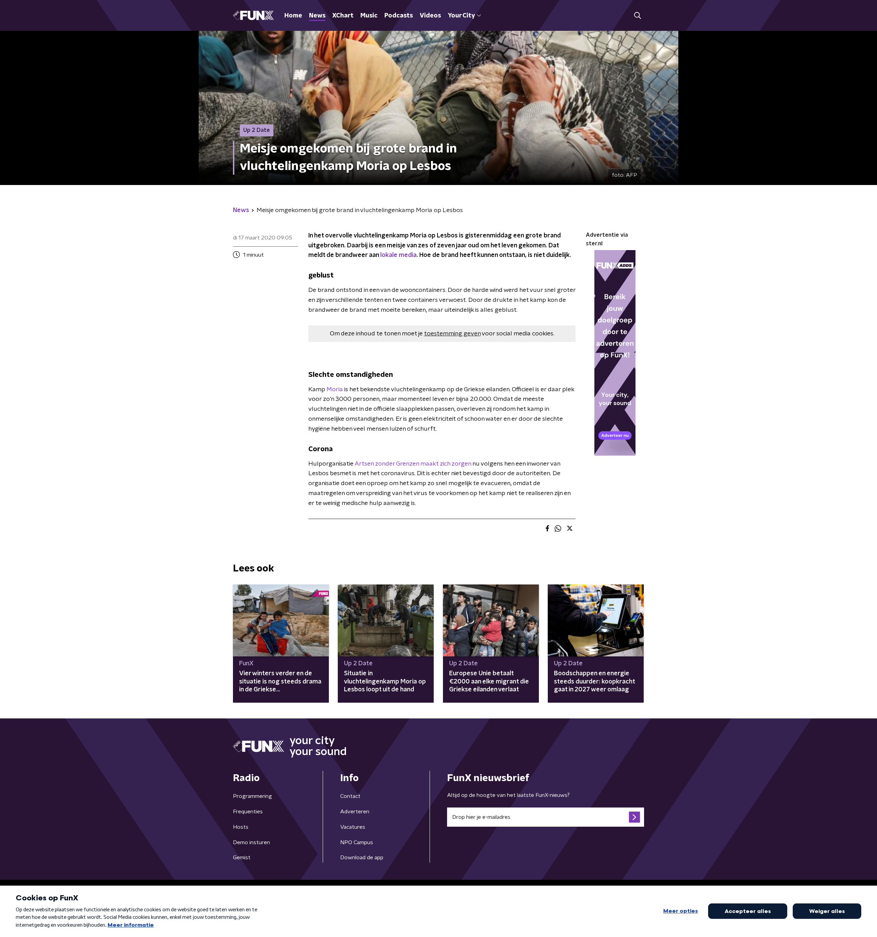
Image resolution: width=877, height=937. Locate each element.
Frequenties (248, 811)
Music (369, 16)
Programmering (252, 796)
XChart (343, 16)
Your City (461, 16)
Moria (335, 389)
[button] (637, 15)
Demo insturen (251, 842)
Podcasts (398, 16)
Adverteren (354, 811)
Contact (350, 796)
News (317, 16)
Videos (430, 16)
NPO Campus (356, 842)
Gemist (241, 857)
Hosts (240, 827)
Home (293, 16)
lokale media (398, 255)
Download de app (361, 857)
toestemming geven (452, 334)
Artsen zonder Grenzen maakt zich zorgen (413, 464)
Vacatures (352, 827)
